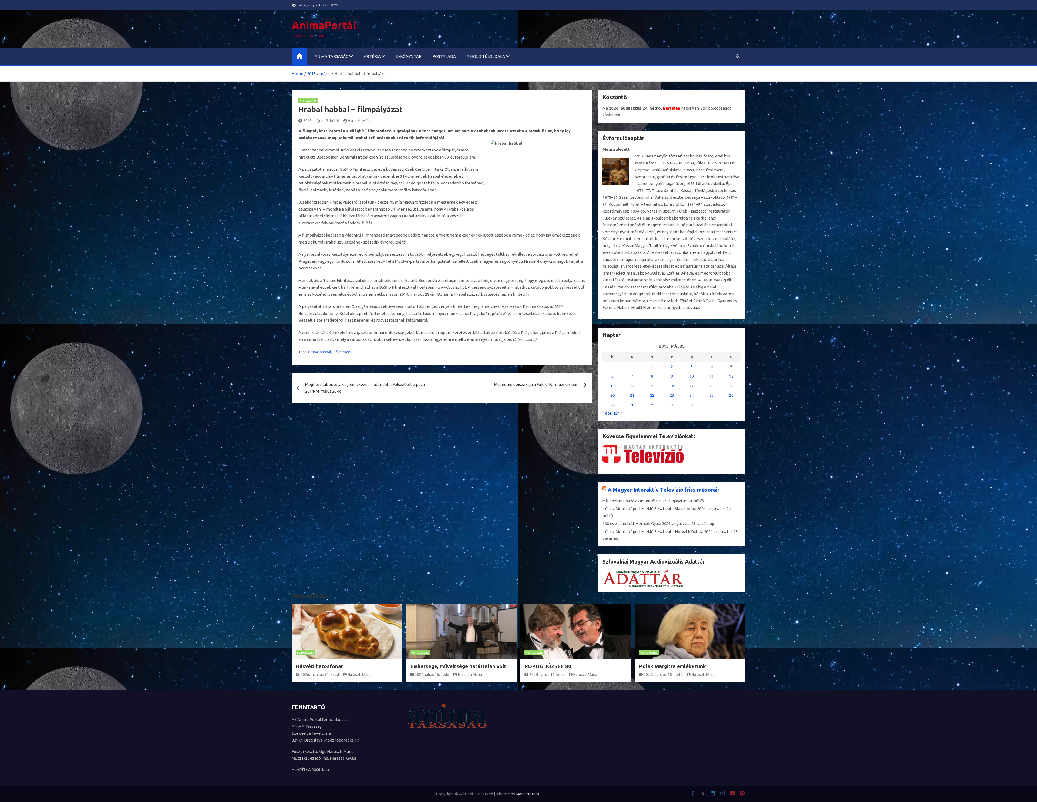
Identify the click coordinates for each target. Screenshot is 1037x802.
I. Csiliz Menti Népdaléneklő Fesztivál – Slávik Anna (649, 508)
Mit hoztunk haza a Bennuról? (629, 500)
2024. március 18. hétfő (663, 674)
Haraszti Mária (360, 121)
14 (632, 385)
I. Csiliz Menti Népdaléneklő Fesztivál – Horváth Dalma (652, 531)
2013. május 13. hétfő (321, 121)
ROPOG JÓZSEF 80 (547, 666)
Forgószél (308, 100)
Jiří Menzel (342, 352)
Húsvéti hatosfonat (319, 666)
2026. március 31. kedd (320, 674)
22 (652, 395)
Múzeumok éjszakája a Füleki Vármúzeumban (536, 384)
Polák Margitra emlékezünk (672, 666)
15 (652, 385)
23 (672, 395)
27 (612, 405)
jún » (618, 413)
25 (711, 395)
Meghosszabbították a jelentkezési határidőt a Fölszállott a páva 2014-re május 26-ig (365, 388)
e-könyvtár (409, 56)
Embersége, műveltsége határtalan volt (458, 666)
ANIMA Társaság (331, 56)
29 (652, 405)
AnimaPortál (324, 25)
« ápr (606, 413)
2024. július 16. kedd (432, 674)
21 (632, 395)
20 (612, 395)
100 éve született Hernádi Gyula (631, 523)
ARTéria (372, 56)
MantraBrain (527, 793)
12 (731, 376)
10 (691, 376)
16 (672, 385)
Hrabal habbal (319, 352)
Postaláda (444, 56)
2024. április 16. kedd (547, 674)
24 (691, 395)
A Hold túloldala (486, 56)
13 (612, 385)
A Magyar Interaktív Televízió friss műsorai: (663, 490)
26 (731, 395)
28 (632, 405)
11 (711, 376)
